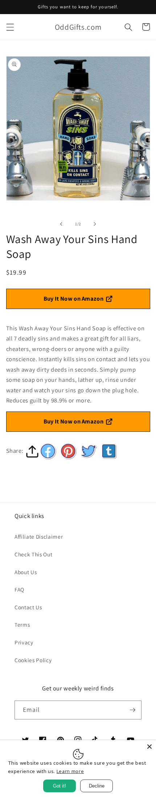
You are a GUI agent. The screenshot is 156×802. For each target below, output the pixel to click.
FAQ (19, 589)
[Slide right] (95, 224)
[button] (10, 26)
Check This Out (33, 554)
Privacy (24, 642)
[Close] (149, 746)
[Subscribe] (132, 710)
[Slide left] (61, 224)
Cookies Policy (33, 660)
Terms (22, 624)
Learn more (70, 771)
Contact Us (28, 607)
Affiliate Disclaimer (39, 536)
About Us (26, 572)
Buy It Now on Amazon (74, 298)
